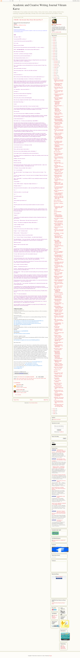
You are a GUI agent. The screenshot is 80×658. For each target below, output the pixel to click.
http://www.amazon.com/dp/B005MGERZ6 (21, 331)
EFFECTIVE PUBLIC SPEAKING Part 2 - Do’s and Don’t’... (58, 300)
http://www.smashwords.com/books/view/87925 (22, 333)
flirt (27, 378)
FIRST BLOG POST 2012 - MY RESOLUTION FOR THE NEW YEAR (58, 405)
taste (19, 379)
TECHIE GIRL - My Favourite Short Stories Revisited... (58, 245)
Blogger (50, 655)
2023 (54, 42)
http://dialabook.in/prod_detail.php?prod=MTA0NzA (22, 324)
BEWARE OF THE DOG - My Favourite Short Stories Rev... (58, 277)
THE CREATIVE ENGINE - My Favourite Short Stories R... (59, 187)
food (29, 378)
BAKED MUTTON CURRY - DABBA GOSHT (58, 314)
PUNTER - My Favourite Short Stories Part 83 (58, 221)
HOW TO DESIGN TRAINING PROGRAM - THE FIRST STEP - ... (58, 307)
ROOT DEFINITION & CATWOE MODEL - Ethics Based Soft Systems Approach (58, 488)
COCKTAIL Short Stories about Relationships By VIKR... (58, 401)
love (36, 378)
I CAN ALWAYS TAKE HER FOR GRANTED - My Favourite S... (59, 263)
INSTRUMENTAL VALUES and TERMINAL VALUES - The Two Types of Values (59, 451)
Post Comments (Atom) (33, 402)
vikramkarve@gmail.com (18, 368)
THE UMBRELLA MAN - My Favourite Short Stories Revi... (58, 142)
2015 (54, 54)
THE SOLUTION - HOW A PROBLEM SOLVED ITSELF (58, 207)
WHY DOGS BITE (57, 151)
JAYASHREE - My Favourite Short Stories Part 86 (58, 166)
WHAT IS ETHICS (57, 160)
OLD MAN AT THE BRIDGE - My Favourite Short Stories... (58, 270)
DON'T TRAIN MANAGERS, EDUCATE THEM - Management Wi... (58, 242)
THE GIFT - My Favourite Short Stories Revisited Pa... (58, 130)
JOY (54, 204)
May (55, 72)
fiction (26, 378)
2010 (54, 410)
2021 (54, 45)
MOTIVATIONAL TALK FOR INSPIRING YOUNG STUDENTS (59, 459)
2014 (54, 56)
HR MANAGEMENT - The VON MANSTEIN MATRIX (58, 324)
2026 (54, 37)
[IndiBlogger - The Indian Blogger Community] (65, 627)
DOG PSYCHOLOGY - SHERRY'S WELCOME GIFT (58, 387)
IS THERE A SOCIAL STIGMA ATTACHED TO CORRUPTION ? (58, 215)
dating (23, 378)
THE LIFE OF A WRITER (58, 294)
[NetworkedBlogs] (59, 576)
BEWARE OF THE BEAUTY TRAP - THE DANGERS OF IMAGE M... (58, 184)
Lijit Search (54, 557)
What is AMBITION (57, 200)
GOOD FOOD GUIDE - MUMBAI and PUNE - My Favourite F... (58, 123)
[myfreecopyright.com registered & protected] (59, 541)
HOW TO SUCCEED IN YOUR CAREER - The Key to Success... (58, 224)
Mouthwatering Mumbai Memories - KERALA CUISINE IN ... (58, 98)
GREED (55, 213)
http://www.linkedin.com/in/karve (31, 363)
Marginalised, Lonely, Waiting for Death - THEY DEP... (58, 361)
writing (32, 379)
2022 (54, 43)
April (55, 73)
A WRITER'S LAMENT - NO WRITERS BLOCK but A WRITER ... (58, 394)
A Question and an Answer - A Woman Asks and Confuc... (58, 336)
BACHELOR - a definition (58, 203)
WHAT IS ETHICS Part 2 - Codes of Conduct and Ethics (58, 158)
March (55, 75)
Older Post (46, 399)
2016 (54, 53)
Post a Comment (18, 394)
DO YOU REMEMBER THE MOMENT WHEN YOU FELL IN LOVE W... (58, 138)
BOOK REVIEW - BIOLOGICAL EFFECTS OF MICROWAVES (57, 352)
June (55, 70)
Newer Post (16, 399)
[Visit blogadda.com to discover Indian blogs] (54, 609)
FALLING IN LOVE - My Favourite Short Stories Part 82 (58, 391)
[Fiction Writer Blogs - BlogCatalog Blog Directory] (63, 648)
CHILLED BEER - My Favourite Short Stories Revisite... (58, 259)
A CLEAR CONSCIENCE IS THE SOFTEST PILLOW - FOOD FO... (58, 194)
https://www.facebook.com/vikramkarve (31, 364)
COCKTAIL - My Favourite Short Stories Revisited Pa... (58, 230)
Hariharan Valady (19, 389)
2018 (54, 50)
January (55, 78)
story (17, 379)
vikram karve (29, 379)
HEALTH (55, 210)
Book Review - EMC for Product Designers (58, 349)
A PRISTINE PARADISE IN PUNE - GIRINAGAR (59, 280)
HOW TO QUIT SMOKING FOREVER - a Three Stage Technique (59, 170)
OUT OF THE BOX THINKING (57, 381)
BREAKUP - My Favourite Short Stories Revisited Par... (58, 80)
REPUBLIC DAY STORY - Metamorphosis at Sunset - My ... (58, 149)
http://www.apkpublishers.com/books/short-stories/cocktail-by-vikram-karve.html (27, 323)
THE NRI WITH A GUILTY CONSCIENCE (58, 117)
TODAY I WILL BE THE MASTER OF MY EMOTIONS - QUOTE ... (58, 237)
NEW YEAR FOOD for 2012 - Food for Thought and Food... (58, 384)
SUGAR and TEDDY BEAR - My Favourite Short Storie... (58, 113)
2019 (54, 48)
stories (15, 379)
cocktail (20, 378)
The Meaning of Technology (60, 520)
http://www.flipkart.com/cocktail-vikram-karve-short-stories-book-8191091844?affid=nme (28, 320)
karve (34, 378)
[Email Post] (36, 376)
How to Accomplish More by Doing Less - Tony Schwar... (58, 91)
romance (42, 378)
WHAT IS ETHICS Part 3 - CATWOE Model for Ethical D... (58, 154)
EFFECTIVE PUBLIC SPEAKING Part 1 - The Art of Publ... (59, 303)
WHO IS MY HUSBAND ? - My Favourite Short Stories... (58, 252)
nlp (37, 378)
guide (31, 378)
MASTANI (55, 371)
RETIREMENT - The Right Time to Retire (59, 234)
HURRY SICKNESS (57, 248)
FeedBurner (61, 431)
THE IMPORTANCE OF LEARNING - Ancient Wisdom (58, 330)
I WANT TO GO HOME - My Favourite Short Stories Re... (58, 273)
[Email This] (38, 376)
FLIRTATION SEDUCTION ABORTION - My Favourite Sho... (57, 110)
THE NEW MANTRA (57, 211)
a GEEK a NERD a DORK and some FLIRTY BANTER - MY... (58, 339)
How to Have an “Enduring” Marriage (58, 474)
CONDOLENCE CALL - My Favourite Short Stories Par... (58, 176)
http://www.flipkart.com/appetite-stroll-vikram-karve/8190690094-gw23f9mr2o (27, 339)
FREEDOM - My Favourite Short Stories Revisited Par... (59, 398)
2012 (54, 59)
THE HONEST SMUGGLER (56, 379)
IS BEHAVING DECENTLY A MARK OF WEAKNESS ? (58, 145)
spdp (45, 378)
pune (39, 378)
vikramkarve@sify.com (20, 366)
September (56, 65)
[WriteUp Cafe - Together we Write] (65, 640)
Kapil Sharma (18, 384)
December (56, 61)
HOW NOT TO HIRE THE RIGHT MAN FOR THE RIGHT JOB (58, 197)
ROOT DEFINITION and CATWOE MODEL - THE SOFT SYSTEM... (58, 256)
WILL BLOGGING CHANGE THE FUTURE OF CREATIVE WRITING (58, 291)
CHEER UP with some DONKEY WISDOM (58, 376)
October (55, 64)
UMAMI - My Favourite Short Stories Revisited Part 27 (28, 20)
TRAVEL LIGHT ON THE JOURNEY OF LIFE (58, 173)
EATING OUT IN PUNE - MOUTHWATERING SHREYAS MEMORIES (58, 120)
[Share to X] (40, 376)
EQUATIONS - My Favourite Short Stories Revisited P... (58, 127)
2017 (54, 51)
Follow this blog (59, 578)
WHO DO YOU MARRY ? (58, 201)
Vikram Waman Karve (57, 24)
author (17, 378)
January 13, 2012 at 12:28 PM (21, 387)
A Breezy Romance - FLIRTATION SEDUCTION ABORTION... (57, 103)
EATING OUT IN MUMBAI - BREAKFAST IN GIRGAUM (58, 95)
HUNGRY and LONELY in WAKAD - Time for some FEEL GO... (58, 134)
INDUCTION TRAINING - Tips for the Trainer (58, 368)
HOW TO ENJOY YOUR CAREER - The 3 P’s (58, 373)
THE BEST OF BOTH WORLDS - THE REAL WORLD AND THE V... (58, 364)
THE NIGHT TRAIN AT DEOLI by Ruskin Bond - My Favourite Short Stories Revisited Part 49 (59, 513)
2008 (54, 413)
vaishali (25, 379)
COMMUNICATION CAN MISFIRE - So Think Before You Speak (58, 310)
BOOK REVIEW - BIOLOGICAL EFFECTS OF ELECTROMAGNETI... (58, 357)
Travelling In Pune (57, 369)
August (55, 67)
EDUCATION (56, 249)
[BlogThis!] (39, 376)
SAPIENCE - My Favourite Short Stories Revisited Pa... (59, 316)
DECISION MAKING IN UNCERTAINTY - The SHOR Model (58, 345)
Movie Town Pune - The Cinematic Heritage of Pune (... (58, 88)
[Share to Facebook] (42, 376)
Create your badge (59, 546)
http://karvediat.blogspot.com (37, 361)
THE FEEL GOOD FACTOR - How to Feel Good (58, 163)
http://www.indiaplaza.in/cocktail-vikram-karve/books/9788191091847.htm (26, 322)
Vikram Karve (54, 546)
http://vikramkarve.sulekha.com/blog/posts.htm (34, 365)
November (56, 62)
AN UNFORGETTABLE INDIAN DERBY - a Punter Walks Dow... (58, 84)
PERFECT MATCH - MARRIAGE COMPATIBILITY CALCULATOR (58, 467)
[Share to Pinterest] (43, 376)
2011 (54, 408)
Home (31, 399)
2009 (54, 412)
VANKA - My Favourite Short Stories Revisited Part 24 (58, 320)
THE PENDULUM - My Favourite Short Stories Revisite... (58, 266)
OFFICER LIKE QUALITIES (57, 327)
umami (22, 379)
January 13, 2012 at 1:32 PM (21, 392)
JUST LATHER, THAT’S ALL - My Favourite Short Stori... (58, 287)
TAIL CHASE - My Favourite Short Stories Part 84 (58, 179)
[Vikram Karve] (60, 551)
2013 (54, 58)
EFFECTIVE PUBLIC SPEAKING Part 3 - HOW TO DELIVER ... (58, 296)
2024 (54, 40)
